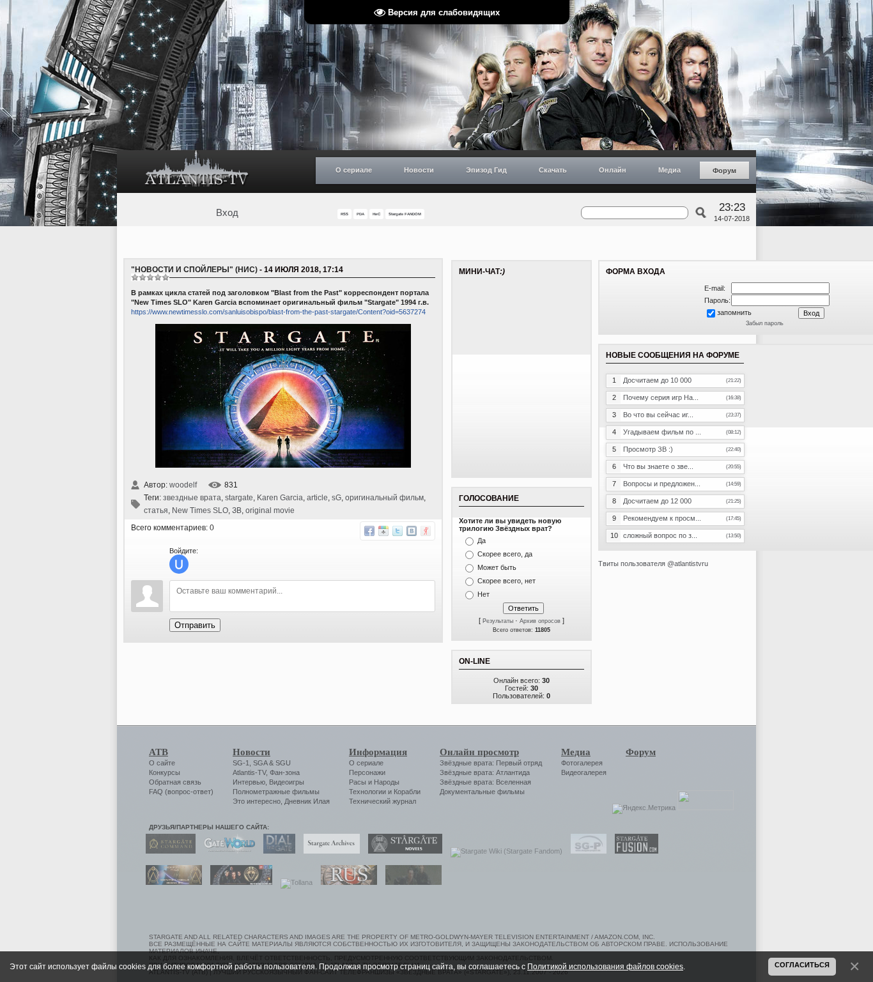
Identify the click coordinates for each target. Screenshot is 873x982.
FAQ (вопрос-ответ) (181, 791)
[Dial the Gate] (276, 851)
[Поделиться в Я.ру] (426, 531)
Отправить (194, 625)
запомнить (734, 312)
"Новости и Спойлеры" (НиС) (194, 269)
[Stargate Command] (167, 851)
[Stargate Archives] (328, 851)
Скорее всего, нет (506, 581)
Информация (378, 752)
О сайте (162, 763)
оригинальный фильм (384, 497)
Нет (483, 594)
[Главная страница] (197, 171)
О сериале (354, 170)
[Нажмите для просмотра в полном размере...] (283, 465)
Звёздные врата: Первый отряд (491, 763)
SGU (283, 763)
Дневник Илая (307, 801)
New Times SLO (200, 510)
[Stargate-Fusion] (633, 851)
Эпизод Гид (486, 170)
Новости (419, 170)
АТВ (158, 752)
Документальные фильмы (482, 791)
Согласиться (802, 965)
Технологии (367, 791)
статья (156, 510)
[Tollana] (293, 882)
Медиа (669, 170)
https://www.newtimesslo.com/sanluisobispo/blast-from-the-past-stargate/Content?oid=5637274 (278, 312)
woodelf (183, 484)
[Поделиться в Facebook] (369, 531)
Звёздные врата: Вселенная (485, 782)
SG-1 (241, 763)
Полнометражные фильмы (276, 791)
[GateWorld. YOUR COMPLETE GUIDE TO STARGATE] (226, 851)
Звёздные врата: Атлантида (485, 772)
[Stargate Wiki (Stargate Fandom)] (503, 851)
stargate (239, 497)
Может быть (496, 567)
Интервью (249, 782)
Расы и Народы (374, 782)
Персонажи (367, 772)
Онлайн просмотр (479, 752)
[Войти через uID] (179, 564)
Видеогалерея (583, 772)
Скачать (553, 170)
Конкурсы (164, 772)
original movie (270, 510)
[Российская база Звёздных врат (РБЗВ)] (238, 882)
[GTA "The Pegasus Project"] (410, 882)
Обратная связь (175, 782)
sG (336, 497)
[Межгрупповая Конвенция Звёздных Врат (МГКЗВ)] (170, 882)
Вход (227, 213)
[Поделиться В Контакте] (411, 531)
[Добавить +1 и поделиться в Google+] (383, 531)
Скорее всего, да (504, 554)
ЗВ (237, 510)
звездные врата (192, 497)
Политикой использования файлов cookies (605, 966)
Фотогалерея (582, 763)
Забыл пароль (765, 323)
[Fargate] (345, 882)
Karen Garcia (280, 497)
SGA (260, 763)
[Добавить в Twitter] (397, 531)
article (317, 497)
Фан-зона (285, 772)
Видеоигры (286, 782)
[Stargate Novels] (402, 851)
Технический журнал (382, 801)
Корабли (407, 791)
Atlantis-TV (249, 772)
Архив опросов (540, 621)
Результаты (498, 621)
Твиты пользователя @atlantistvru (653, 563)
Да (481, 540)
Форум (724, 170)
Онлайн (612, 170)
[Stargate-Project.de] (585, 851)
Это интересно (257, 801)
